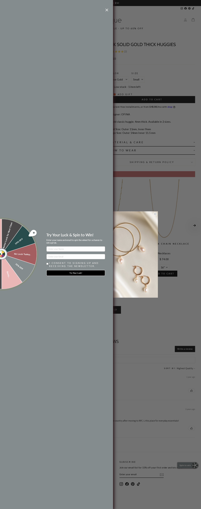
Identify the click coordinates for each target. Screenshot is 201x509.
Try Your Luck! (75, 273)
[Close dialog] (155, 214)
